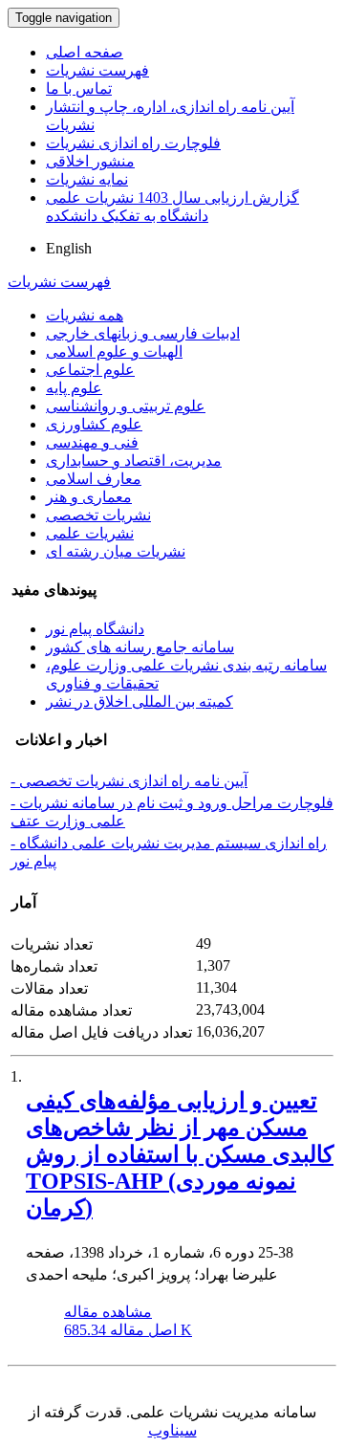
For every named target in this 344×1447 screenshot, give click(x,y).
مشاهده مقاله (108, 1312)
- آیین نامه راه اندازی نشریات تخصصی (129, 781)
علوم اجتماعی (90, 370)
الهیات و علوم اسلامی (114, 351)
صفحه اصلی (84, 52)
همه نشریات (84, 315)
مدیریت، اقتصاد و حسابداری (134, 460)
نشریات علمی (90, 533)
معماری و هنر (89, 497)
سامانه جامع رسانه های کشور (140, 647)
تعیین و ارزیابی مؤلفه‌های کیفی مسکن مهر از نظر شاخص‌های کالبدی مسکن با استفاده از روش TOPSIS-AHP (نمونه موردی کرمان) (179, 1154)
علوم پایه (74, 388)
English (69, 248)
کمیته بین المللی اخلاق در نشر (139, 701)
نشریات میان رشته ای (115, 551)
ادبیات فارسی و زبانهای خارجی (143, 333)
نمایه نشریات (87, 179)
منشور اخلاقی (90, 161)
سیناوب (172, 1430)
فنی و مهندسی (92, 442)
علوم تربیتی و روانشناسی (125, 406)
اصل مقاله (128, 1330)
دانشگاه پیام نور (95, 629)
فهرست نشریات (97, 70)
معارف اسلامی (93, 479)
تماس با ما (79, 88)
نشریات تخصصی (98, 515)
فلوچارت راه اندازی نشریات (133, 143)
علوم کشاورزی (94, 424)
